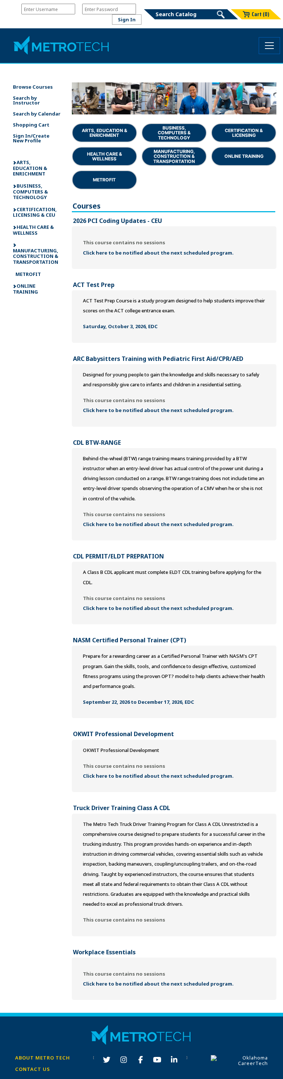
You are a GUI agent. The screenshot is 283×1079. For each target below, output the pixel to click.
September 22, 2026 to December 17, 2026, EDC (138, 702)
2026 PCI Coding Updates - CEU (117, 221)
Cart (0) (260, 14)
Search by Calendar (36, 113)
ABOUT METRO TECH (42, 1057)
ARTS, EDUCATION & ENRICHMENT (30, 168)
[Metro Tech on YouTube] (157, 1060)
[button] (269, 45)
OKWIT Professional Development (123, 734)
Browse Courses (33, 87)
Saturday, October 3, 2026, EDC (120, 326)
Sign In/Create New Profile (31, 138)
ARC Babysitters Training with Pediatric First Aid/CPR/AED (158, 359)
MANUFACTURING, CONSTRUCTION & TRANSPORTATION (35, 256)
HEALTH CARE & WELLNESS (33, 230)
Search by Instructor (26, 100)
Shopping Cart (31, 124)
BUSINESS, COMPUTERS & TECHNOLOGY (30, 191)
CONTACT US (32, 1069)
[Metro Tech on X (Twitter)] (106, 1060)
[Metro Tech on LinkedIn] (174, 1060)
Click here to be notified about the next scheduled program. (158, 252)
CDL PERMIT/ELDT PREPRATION (118, 556)
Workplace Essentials (104, 952)
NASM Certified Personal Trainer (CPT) (129, 640)
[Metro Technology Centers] (62, 45)
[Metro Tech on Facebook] (140, 1060)
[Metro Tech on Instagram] (123, 1060)
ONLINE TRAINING (25, 289)
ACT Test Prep (94, 285)
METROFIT (27, 274)
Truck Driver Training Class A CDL (121, 808)
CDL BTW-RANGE (97, 443)
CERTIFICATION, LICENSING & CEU (35, 212)
